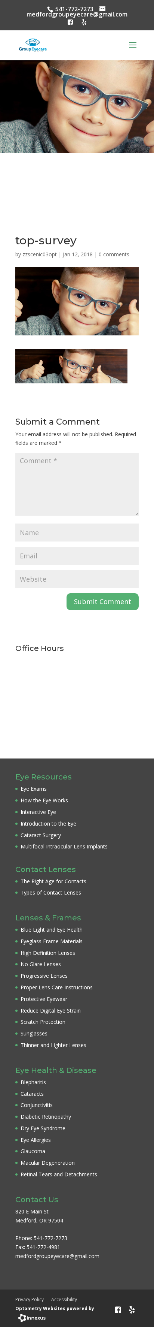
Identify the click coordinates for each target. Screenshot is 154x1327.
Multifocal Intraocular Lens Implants (64, 846)
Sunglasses (34, 1033)
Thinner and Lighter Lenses (53, 1045)
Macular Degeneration (48, 1162)
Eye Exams (34, 788)
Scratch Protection (43, 1021)
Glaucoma (33, 1151)
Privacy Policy (29, 1299)
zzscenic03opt (39, 254)
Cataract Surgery (41, 835)
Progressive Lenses (44, 975)
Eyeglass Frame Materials (52, 941)
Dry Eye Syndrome (43, 1128)
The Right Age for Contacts (53, 881)
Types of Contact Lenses (51, 892)
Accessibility (64, 1299)
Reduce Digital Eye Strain (51, 1010)
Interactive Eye (38, 811)
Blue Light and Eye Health (52, 929)
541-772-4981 (43, 1247)
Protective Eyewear (44, 998)
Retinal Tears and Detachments (59, 1174)
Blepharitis (33, 1082)
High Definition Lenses (48, 952)
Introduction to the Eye (48, 823)
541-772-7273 (74, 9)
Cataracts (32, 1093)
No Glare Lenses (41, 964)
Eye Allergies (36, 1139)
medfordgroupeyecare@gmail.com (77, 14)
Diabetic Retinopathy (46, 1116)
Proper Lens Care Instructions (57, 987)
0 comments (114, 254)
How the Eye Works (44, 800)
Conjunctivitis (37, 1105)
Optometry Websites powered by (54, 1308)
